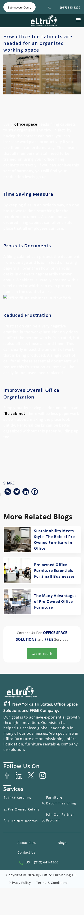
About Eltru (27, 843)
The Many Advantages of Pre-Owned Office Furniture (55, 601)
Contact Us (26, 852)
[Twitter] (16, 491)
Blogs (62, 843)
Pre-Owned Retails (23, 809)
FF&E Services (19, 797)
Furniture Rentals (23, 821)
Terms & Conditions (52, 882)
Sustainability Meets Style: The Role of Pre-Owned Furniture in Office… (55, 539)
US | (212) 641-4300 (42, 862)
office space (25, 124)
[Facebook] (34, 491)
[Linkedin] (25, 491)
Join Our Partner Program (60, 817)
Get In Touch (42, 653)
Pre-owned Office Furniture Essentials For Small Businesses (54, 570)
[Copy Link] (7, 491)
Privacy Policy (20, 882)
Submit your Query (19, 7)
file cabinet (14, 413)
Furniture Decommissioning (61, 800)
